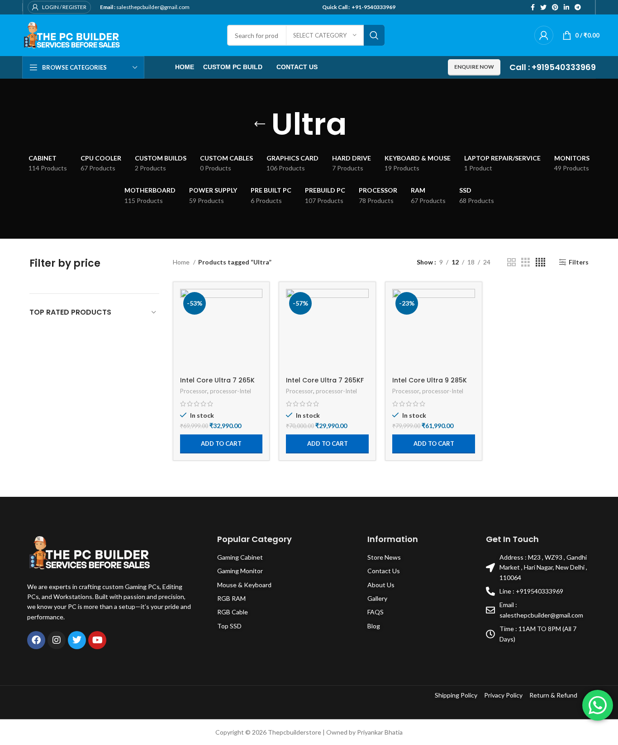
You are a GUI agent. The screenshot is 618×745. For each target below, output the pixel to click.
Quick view (255, 324)
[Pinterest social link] (555, 7)
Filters (579, 262)
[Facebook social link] (532, 7)
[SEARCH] (374, 35)
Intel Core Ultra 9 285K (429, 380)
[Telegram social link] (578, 7)
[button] (221, 443)
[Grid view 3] (525, 262)
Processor (193, 391)
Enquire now (474, 66)
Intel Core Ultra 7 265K (217, 380)
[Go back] (259, 124)
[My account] (544, 35)
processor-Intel (230, 391)
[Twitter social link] (543, 7)
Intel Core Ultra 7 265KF (325, 380)
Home (182, 262)
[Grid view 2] (511, 262)
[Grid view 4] (540, 262)
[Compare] (255, 303)
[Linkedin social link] (566, 7)
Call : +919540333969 (552, 67)
